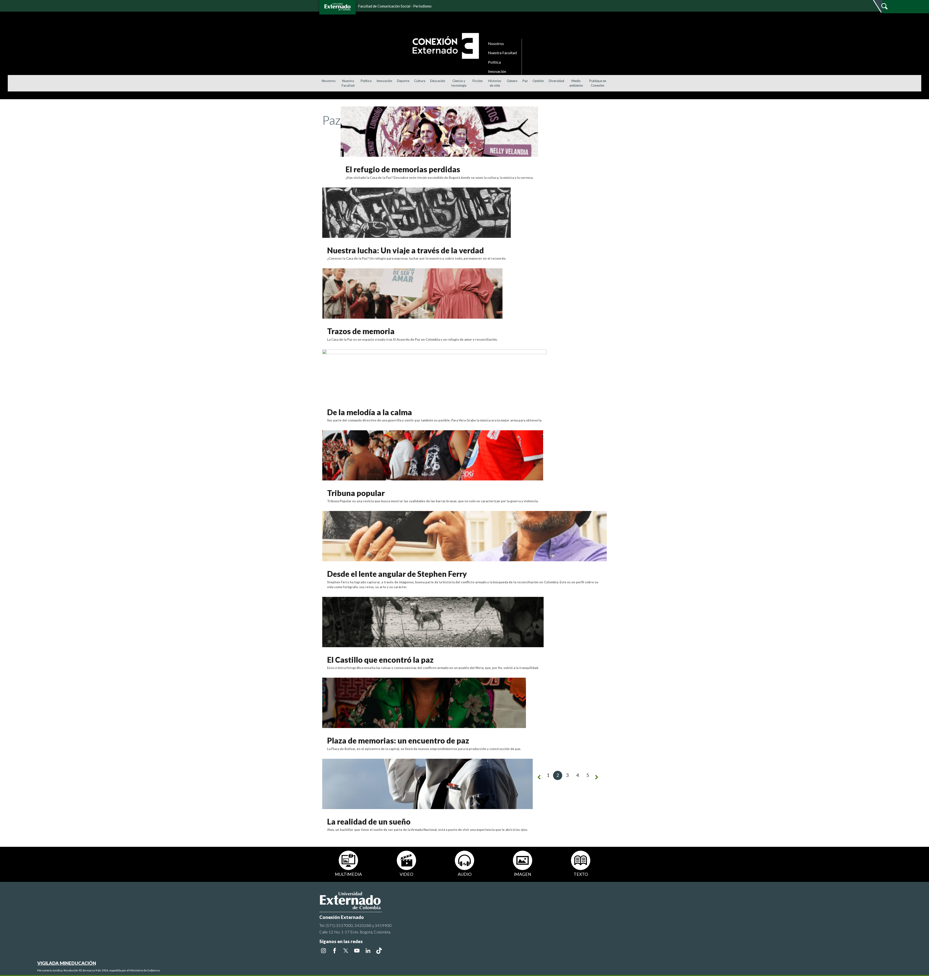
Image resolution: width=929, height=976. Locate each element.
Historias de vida (494, 83)
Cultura (419, 81)
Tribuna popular (356, 493)
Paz (525, 81)
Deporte (403, 81)
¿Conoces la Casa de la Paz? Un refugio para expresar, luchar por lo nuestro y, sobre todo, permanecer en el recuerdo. (416, 258)
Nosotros (496, 43)
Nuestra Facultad (502, 52)
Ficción (477, 81)
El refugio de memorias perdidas (402, 169)
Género (512, 81)
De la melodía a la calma (369, 412)
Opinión (538, 81)
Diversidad (556, 81)
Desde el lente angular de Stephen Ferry (397, 573)
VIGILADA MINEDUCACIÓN (66, 963)
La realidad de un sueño (369, 821)
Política (494, 62)
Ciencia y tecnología (458, 83)
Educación (437, 81)
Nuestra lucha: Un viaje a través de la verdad (405, 250)
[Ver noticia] (439, 131)
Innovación (497, 71)
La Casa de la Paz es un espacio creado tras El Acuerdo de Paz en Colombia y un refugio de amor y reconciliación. (412, 339)
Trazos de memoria (361, 331)
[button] (923, 104)
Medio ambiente (576, 83)
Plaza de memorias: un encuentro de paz (398, 740)
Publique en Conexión (597, 83)
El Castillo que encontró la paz (380, 659)
